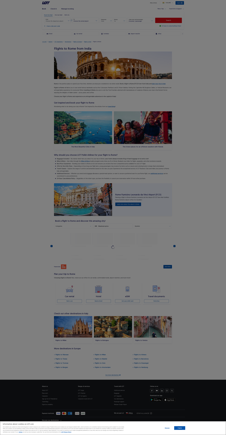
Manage (167, 428)
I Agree (180, 428)
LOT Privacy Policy (66, 432)
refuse (20, 432)
